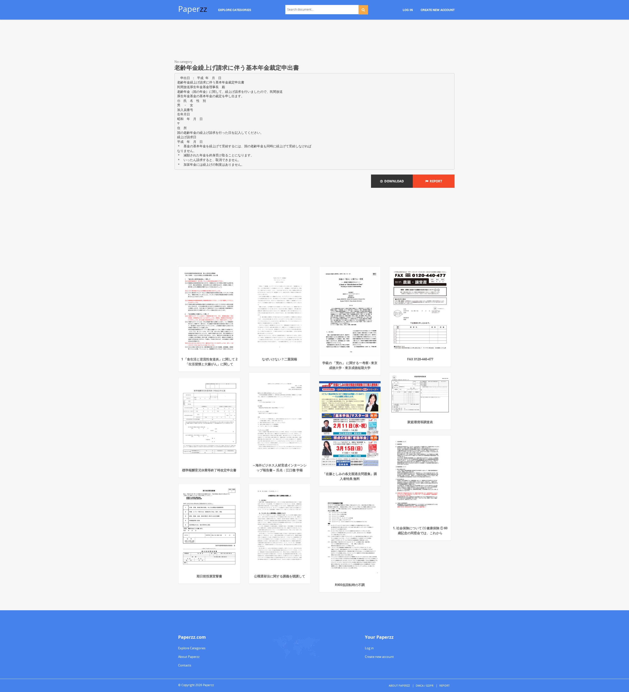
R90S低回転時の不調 (350, 585)
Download (393, 181)
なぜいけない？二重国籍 (279, 359)
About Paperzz (189, 656)
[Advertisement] (314, 40)
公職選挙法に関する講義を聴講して (279, 576)
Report (435, 181)
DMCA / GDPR (424, 685)
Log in (369, 648)
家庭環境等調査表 (420, 422)
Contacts (184, 665)
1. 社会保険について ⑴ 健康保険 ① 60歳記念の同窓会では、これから (420, 530)
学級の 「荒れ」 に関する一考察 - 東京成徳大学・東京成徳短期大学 (349, 365)
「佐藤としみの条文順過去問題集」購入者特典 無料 (350, 476)
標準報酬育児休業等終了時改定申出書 (209, 470)
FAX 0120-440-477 (420, 359)
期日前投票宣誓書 (209, 576)
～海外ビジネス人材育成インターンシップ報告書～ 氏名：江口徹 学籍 (279, 467)
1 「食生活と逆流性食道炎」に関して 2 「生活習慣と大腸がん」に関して (209, 361)
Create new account (379, 656)
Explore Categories (191, 648)
